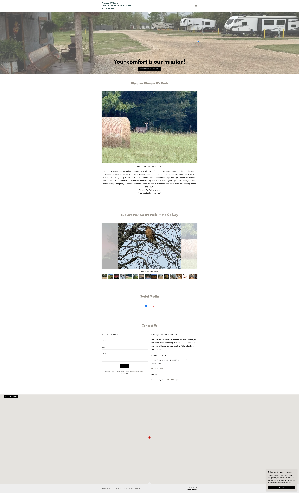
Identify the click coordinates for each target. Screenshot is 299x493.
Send (125, 366)
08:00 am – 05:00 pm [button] (170, 380)
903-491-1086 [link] (157, 369)
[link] (116, 8)
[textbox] (125, 340)
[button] (195, 5)
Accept (281, 487)
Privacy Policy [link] (134, 371)
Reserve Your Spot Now (149, 68)
